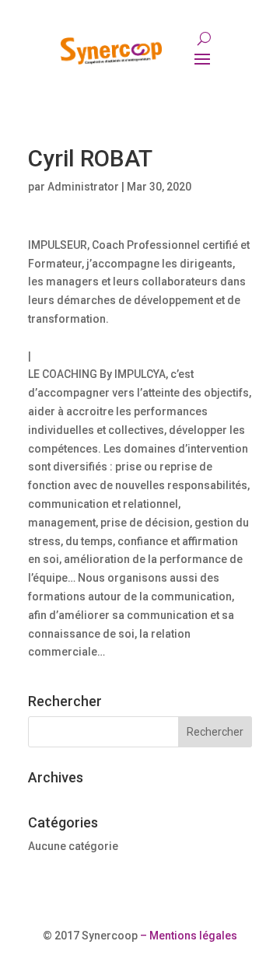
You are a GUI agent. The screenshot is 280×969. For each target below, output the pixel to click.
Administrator (83, 186)
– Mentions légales (187, 935)
